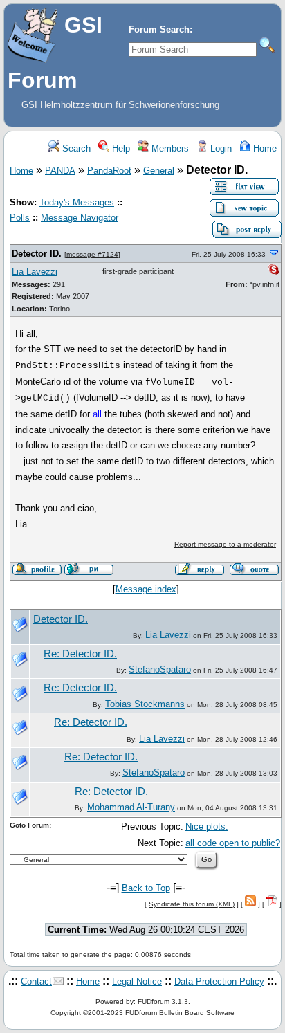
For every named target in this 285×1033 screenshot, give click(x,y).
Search (75, 148)
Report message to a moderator (225, 544)
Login (220, 148)
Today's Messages (76, 202)
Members (169, 148)
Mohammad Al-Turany (131, 807)
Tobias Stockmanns (145, 704)
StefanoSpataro (160, 669)
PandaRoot (109, 170)
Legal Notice (137, 981)
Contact (36, 981)
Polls (20, 217)
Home (263, 148)
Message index (146, 589)
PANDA (60, 170)
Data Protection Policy (219, 981)
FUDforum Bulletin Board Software (180, 1012)
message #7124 (92, 254)
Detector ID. (37, 253)
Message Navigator (79, 217)
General (158, 170)
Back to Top (146, 888)
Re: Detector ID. (80, 653)
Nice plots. (206, 826)
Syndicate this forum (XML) (192, 904)
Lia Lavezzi (34, 271)
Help (119, 148)
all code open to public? (232, 843)
